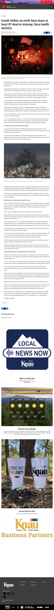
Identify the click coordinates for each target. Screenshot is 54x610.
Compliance (33, 585)
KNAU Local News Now (27, 378)
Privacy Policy (23, 582)
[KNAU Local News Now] (27, 350)
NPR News (3, 16)
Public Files (22, 585)
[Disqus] (27, 559)
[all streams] (52, 6)
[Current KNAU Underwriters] (27, 528)
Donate (49, 2)
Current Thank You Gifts (27, 511)
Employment (33, 582)
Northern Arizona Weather (27, 429)
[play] (4, 6)
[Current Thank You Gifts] (27, 473)
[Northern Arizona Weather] (27, 406)
